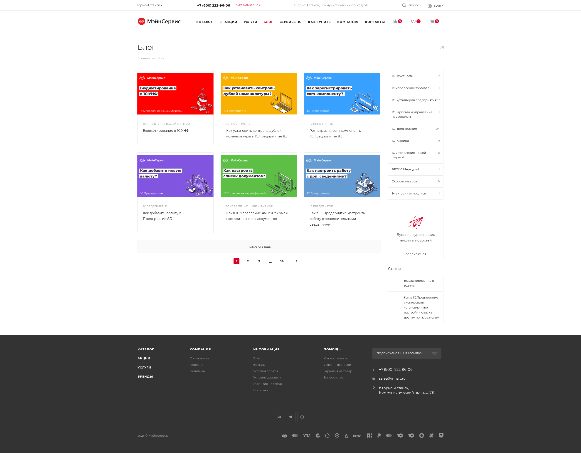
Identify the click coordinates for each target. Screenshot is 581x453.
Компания (200, 349)
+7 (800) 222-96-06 (213, 5)
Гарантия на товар (267, 384)
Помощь (332, 349)
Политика (197, 371)
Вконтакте (279, 417)
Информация (266, 349)
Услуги (144, 367)
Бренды (145, 376)
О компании (199, 358)
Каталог (146, 349)
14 (282, 261)
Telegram (290, 417)
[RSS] (442, 47)
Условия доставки (267, 377)
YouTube (302, 417)
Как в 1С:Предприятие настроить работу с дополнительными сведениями (337, 218)
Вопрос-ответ (334, 377)
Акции (144, 358)
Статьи (394, 269)
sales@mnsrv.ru (392, 378)
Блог (256, 358)
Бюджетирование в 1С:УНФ (166, 131)
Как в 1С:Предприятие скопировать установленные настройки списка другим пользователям (421, 307)
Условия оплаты (265, 371)
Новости (196, 364)
